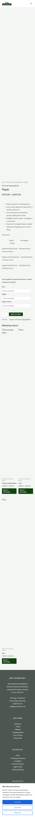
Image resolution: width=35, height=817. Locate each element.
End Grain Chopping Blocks (15, 182)
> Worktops (17, 724)
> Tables (17, 727)
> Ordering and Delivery (17, 758)
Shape (4, 294)
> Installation (18, 761)
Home (4, 182)
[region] (17, 800)
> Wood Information (17, 764)
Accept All (17, 802)
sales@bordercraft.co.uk (17, 706)
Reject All (17, 813)
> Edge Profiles (17, 767)
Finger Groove (6, 302)
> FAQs (17, 755)
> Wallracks (17, 729)
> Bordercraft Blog (17, 770)
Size (3, 287)
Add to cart (16, 314)
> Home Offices (17, 735)
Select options (6, 491)
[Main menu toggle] (31, 3)
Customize (17, 807)
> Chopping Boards (17, 732)
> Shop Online (17, 738)
